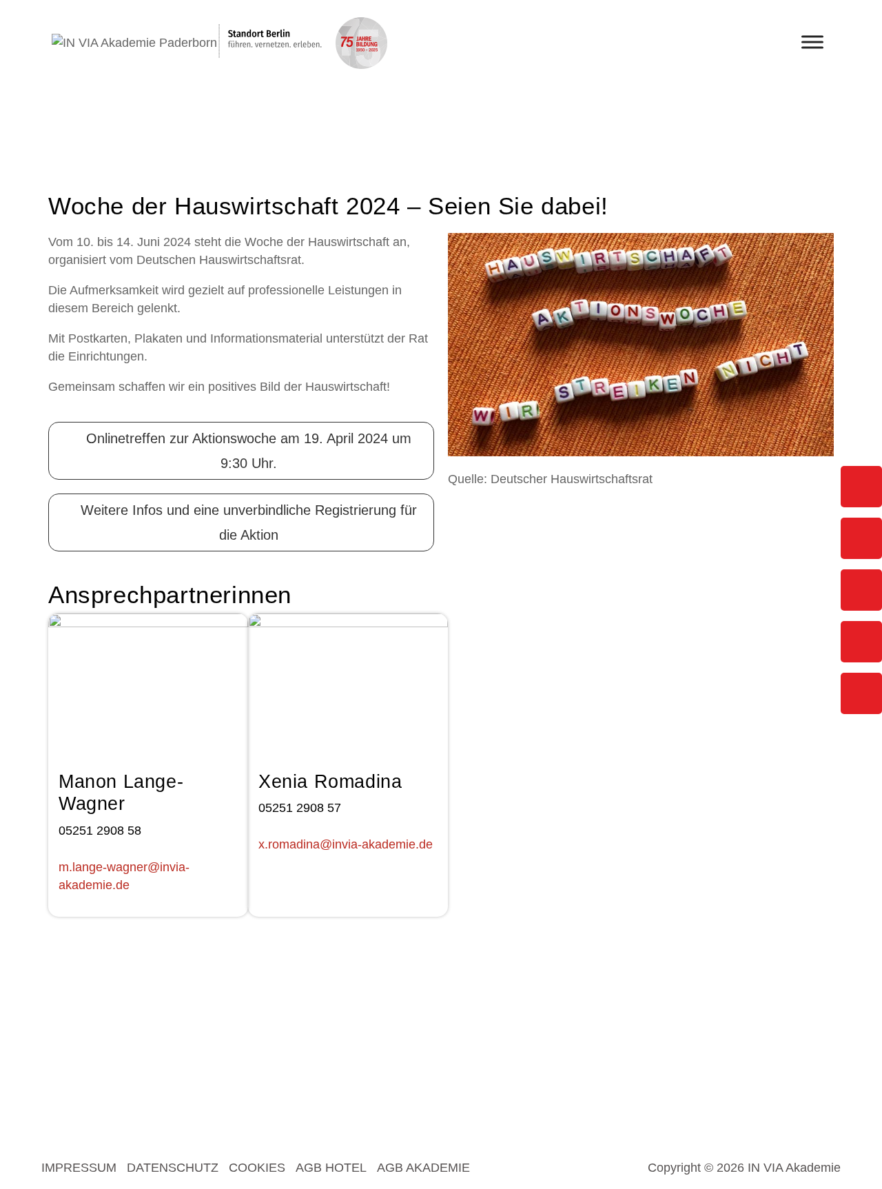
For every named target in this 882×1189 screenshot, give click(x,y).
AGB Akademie (423, 1168)
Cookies (257, 1168)
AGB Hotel (331, 1168)
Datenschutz (172, 1168)
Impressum (78, 1168)
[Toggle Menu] (812, 41)
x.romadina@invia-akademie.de (345, 844)
